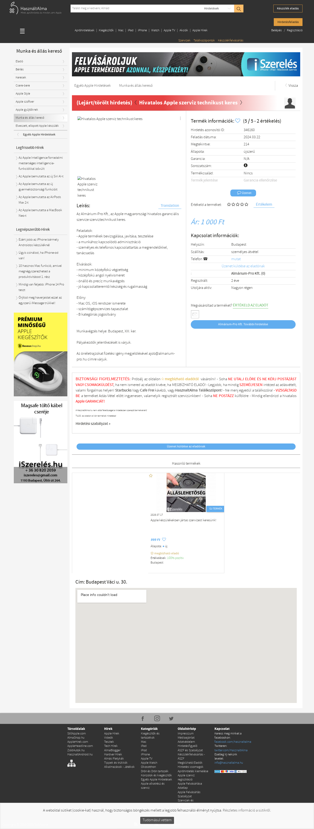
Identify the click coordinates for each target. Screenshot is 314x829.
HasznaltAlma (186, 390)
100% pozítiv (175, 558)
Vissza (293, 85)
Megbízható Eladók (190, 763)
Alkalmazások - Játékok (119, 767)
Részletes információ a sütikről (246, 810)
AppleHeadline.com (80, 746)
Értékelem (264, 204)
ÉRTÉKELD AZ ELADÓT (250, 305)
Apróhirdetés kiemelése (193, 771)
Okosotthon (148, 767)
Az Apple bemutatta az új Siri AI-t (41, 176)
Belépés (277, 30)
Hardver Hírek (113, 754)
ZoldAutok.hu (76, 750)
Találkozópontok (204, 40)
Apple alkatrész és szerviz (153, 786)
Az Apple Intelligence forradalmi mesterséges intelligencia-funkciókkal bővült (41, 163)
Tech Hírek (111, 746)
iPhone (142, 30)
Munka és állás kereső (30, 118)
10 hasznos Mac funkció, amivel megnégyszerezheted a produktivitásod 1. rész (40, 271)
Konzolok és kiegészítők (156, 775)
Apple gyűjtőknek (27, 110)
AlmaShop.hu (75, 738)
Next (173, 145)
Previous (84, 145)
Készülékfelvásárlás (230, 40)
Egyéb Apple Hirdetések (39, 134)
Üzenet (246, 193)
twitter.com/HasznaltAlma (231, 750)
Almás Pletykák (114, 759)
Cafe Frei (147, 390)
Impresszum (186, 733)
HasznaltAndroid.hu (80, 754)
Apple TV (169, 30)
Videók (108, 738)
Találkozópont (210, 390)
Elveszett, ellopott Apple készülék (37, 126)
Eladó (19, 61)
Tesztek (109, 742)
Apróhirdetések (84, 30)
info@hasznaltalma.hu (228, 763)
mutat (236, 259)
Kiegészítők (106, 30)
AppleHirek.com (77, 742)
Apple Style (23, 94)
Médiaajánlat (186, 738)
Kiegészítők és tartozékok (150, 735)
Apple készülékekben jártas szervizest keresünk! (183, 520)
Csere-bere (23, 85)
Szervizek (184, 40)
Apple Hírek (200, 30)
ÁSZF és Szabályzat (190, 750)
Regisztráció (295, 30)
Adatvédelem (186, 742)
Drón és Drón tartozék (154, 771)
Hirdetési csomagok (190, 767)
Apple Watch (149, 763)
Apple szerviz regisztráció (186, 777)
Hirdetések (211, 8)
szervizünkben (189, 396)
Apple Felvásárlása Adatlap (190, 786)
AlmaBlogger (112, 750)
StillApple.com (76, 733)
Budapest (238, 244)
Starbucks (123, 390)
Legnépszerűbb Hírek (33, 229)
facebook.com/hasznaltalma (232, 742)
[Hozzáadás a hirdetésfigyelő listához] (238, 121)
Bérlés (20, 69)
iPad (131, 30)
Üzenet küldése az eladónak (243, 266)
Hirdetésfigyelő (187, 746)
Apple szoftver (25, 102)
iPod (144, 750)
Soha (211, 396)
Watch (155, 30)
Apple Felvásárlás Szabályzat (189, 794)
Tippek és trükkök (116, 763)
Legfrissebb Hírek (30, 147)
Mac (120, 30)
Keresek (21, 77)
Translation (170, 205)
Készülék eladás (288, 8)
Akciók (184, 30)
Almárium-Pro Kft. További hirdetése (243, 324)
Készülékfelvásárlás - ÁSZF (191, 756)
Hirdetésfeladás (288, 22)
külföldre (241, 396)
